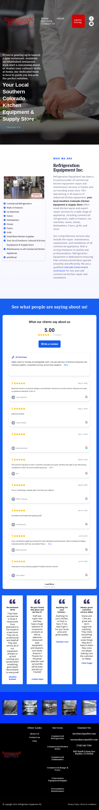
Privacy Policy (73, 804)
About (60, 18)
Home (45, 18)
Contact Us (48, 23)
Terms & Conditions (88, 804)
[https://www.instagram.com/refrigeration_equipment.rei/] (91, 23)
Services (46, 21)
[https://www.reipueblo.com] (19, 21)
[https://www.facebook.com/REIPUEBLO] (91, 18)
